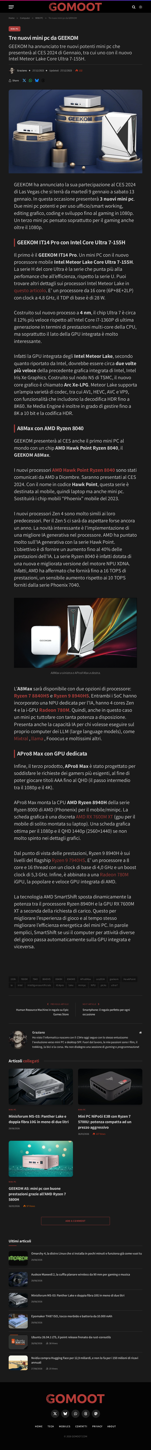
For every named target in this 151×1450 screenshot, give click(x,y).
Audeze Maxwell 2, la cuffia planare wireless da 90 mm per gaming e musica (80, 1274)
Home (39, 1426)
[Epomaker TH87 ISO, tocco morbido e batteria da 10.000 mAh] (18, 1321)
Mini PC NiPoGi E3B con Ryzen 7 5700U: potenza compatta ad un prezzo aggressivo (104, 1122)
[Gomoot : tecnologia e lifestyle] (75, 7)
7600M (24, 979)
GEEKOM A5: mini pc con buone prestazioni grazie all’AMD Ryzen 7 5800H (37, 1194)
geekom (114, 979)
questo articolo (30, 290)
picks (103, 985)
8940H (58, 979)
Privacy (97, 1426)
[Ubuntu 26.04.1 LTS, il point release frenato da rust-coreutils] (18, 1342)
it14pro (60, 985)
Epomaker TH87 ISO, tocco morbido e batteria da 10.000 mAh (71, 1316)
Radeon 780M (54, 709)
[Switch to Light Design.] (140, 7)
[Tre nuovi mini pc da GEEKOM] (75, 172)
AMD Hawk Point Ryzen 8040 (83, 469)
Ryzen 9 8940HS (71, 695)
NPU (93, 985)
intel (20, 985)
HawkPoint (129, 979)
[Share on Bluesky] (37, 80)
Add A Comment (75, 1221)
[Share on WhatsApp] (30, 80)
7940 (35, 979)
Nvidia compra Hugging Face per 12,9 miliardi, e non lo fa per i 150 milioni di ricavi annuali (84, 1360)
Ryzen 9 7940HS (68, 860)
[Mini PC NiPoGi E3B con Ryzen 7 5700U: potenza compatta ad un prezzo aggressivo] (110, 1087)
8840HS (46, 979)
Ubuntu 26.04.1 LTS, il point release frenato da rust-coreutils (71, 1337)
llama (37, 738)
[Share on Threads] (43, 80)
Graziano (22, 70)
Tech (51, 1426)
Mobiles (64, 1426)
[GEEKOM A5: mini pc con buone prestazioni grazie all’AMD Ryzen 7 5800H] (41, 1159)
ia (12, 985)
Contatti (81, 1426)
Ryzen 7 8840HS (31, 695)
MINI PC (14, 28)
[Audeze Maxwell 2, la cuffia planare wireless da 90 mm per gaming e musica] (18, 1279)
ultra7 (114, 985)
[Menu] (11, 7)
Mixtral (21, 738)
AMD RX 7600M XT (94, 816)
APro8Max (85, 979)
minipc (82, 985)
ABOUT (111, 1426)
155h (13, 979)
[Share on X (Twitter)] (24, 80)
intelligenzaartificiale (39, 985)
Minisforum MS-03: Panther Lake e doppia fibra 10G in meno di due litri (39, 1119)
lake (71, 985)
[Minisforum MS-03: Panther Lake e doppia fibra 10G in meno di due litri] (41, 1087)
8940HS (71, 979)
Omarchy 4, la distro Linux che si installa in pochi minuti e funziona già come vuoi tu (86, 1253)
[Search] (133, 7)
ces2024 (100, 979)
